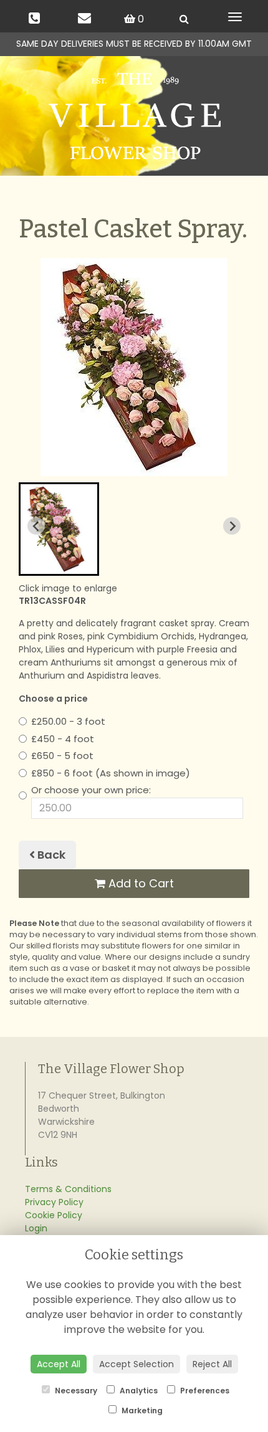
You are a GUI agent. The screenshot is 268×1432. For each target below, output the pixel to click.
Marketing (141, 1410)
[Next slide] (232, 526)
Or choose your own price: (91, 789)
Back (50, 854)
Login (36, 1228)
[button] (59, 529)
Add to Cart (139, 883)
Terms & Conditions (68, 1189)
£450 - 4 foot (62, 738)
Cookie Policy (53, 1215)
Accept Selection (136, 1364)
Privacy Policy (54, 1202)
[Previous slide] (36, 526)
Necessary (75, 1390)
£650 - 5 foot (62, 755)
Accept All (58, 1364)
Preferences (203, 1390)
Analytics (138, 1390)
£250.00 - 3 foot (68, 721)
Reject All (212, 1364)
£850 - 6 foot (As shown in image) (110, 773)
